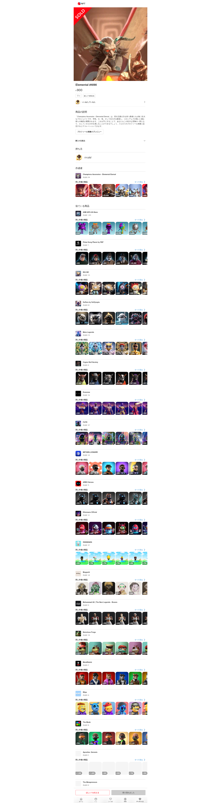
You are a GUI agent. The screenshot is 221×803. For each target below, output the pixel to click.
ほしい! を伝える (89, 96)
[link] (140, 182)
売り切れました (128, 792)
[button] (78, 96)
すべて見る (139, 182)
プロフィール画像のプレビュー (89, 131)
